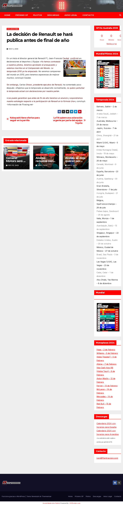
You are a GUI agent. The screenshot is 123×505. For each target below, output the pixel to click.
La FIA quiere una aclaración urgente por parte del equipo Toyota (67, 120)
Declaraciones (12, 29)
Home (7, 15)
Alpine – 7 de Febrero (106, 364)
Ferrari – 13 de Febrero (107, 385)
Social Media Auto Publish (51, 503)
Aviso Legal (71, 15)
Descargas (53, 15)
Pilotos (37, 15)
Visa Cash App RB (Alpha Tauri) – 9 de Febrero (106, 371)
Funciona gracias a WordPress (13, 496)
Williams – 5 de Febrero (107, 353)
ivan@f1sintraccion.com (107, 458)
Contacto (88, 15)
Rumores (82, 155)
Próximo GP (21, 15)
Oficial (22, 155)
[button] (120, 15)
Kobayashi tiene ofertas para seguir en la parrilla (25, 119)
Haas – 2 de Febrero (106, 349)
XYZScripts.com (75, 503)
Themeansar (46, 496)
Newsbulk (35, 496)
